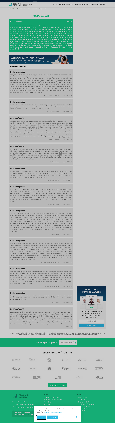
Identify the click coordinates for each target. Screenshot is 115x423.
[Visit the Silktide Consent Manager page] (76, 417)
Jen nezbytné (52, 417)
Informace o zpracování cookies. (53, 413)
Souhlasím (41, 417)
